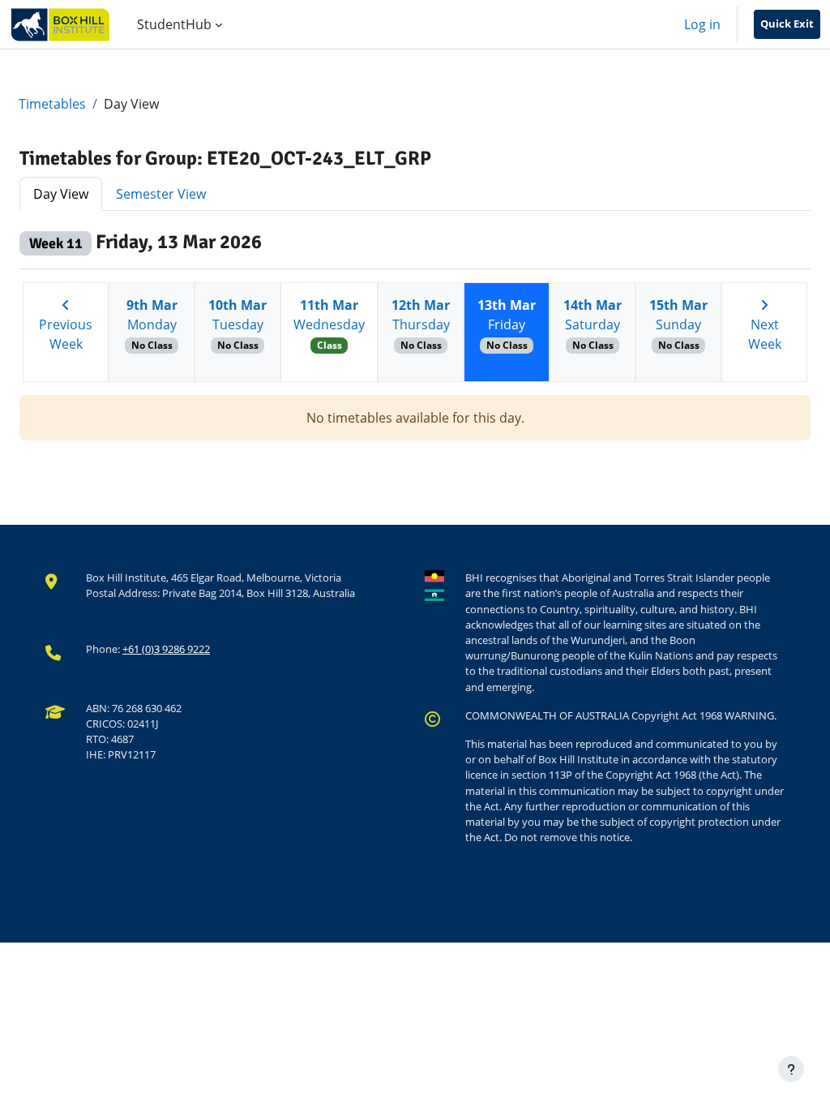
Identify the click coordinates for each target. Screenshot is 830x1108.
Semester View (161, 194)
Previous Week (65, 334)
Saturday (592, 324)
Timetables (52, 104)
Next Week (764, 334)
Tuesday (237, 324)
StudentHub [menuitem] (174, 24)
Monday (152, 324)
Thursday (420, 324)
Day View (60, 194)
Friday (506, 324)
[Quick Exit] (787, 24)
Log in (702, 24)
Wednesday (329, 324)
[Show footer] (791, 1069)
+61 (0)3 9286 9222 (166, 649)
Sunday (678, 324)
